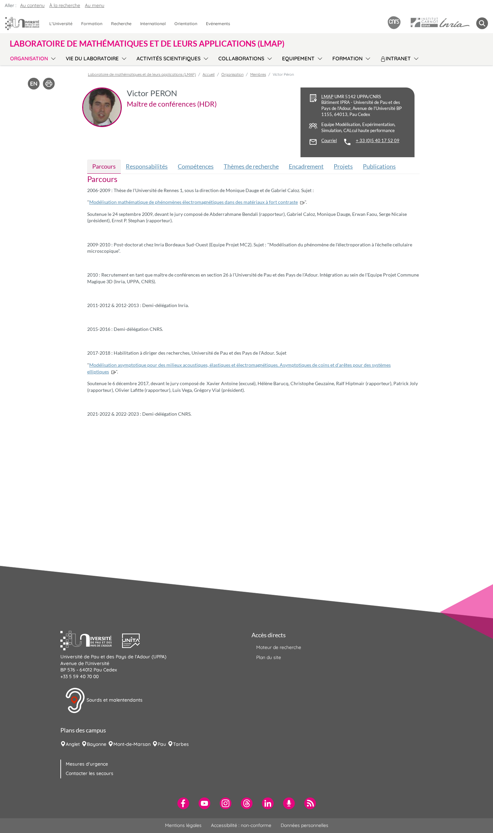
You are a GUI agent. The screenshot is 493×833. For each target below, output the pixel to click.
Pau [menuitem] (162, 744)
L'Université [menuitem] (60, 23)
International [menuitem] (153, 23)
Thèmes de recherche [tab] (251, 166)
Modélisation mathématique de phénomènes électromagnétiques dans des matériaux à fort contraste (193, 202)
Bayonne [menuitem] (96, 744)
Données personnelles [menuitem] (304, 825)
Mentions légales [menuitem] (183, 825)
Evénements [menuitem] (218, 23)
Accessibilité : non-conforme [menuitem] (241, 825)
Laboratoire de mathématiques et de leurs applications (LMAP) (142, 74)
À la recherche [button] (64, 5)
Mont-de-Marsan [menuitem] (132, 744)
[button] (91, 640)
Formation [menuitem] (91, 23)
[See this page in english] (34, 83)
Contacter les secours (89, 773)
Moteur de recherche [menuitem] (278, 647)
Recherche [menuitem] (121, 23)
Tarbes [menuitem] (181, 744)
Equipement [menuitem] (298, 58)
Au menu (94, 5)
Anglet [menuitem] (73, 744)
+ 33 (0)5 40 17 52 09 (377, 140)
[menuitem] (183, 803)
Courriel (329, 140)
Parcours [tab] (104, 166)
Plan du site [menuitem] (268, 657)
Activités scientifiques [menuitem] (168, 58)
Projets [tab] (343, 166)
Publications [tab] (379, 166)
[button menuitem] (482, 23)
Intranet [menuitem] (398, 58)
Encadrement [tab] (306, 166)
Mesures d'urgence (87, 764)
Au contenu (32, 5)
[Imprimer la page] (49, 83)
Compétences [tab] (196, 166)
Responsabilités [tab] (147, 166)
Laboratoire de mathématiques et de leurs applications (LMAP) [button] (147, 43)
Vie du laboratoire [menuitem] (92, 58)
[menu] (52, 58)
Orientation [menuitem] (185, 23)
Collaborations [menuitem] (241, 58)
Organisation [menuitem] (29, 58)
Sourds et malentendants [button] (114, 700)
